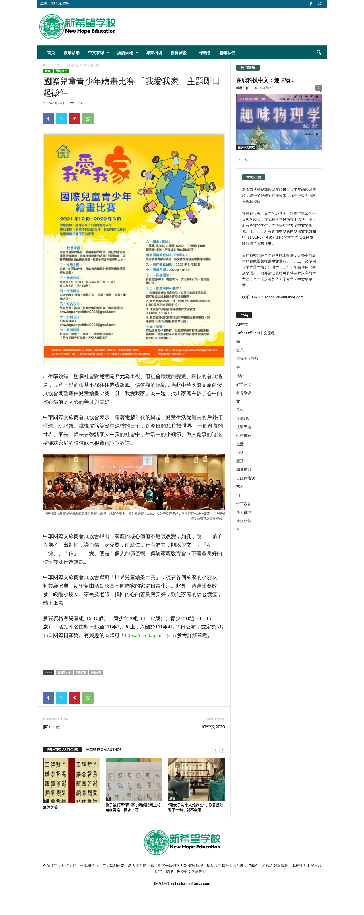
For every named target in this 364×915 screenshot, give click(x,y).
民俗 (240, 410)
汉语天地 (243, 427)
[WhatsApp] (88, 118)
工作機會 (203, 52)
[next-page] (222, 750)
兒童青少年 (64, 672)
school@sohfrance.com (190, 883)
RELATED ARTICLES (62, 749)
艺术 (240, 487)
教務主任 (242, 88)
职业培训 (243, 469)
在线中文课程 (246, 147)
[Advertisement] (222, 27)
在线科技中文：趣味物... (265, 80)
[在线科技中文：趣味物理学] (279, 122)
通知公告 (61, 71)
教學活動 (72, 52)
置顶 (59, 65)
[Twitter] (61, 118)
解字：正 (51, 726)
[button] (319, 52)
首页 (51, 52)
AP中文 (242, 324)
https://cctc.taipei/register (151, 635)
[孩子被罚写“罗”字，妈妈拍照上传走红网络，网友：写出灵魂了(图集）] (134, 779)
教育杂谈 (243, 393)
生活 (240, 444)
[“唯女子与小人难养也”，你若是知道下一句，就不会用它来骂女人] (196, 779)
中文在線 (96, 52)
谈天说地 (243, 512)
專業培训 (154, 52)
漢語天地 (125, 52)
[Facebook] (310, 4)
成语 (172, 798)
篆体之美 (50, 807)
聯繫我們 (227, 52)
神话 (240, 452)
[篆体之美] (71, 780)
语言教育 (243, 504)
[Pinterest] (74, 118)
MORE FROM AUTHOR (104, 749)
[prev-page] (215, 750)
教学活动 (243, 384)
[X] (319, 4)
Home (47, 65)
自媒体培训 (245, 478)
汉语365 (243, 418)
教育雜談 (179, 52)
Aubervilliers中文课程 (255, 333)
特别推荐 (243, 435)
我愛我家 (81, 672)
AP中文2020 (213, 726)
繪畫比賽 (96, 672)
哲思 (240, 350)
